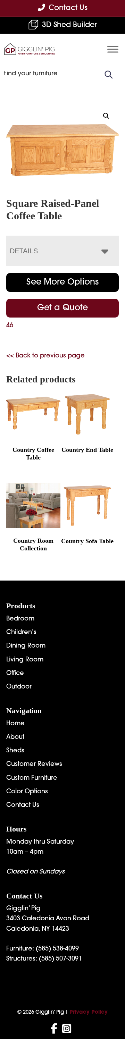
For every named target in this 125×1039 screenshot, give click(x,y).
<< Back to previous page (45, 356)
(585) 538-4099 (57, 949)
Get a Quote (62, 308)
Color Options (27, 792)
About (15, 737)
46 (9, 326)
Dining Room (25, 646)
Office (15, 673)
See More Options (62, 282)
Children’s (21, 633)
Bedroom (20, 619)
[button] (106, 116)
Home (15, 724)
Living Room (24, 660)
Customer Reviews (34, 764)
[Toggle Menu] (112, 49)
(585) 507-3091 (60, 959)
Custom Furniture (31, 778)
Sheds (15, 751)
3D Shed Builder (69, 25)
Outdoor (19, 687)
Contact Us (22, 805)
